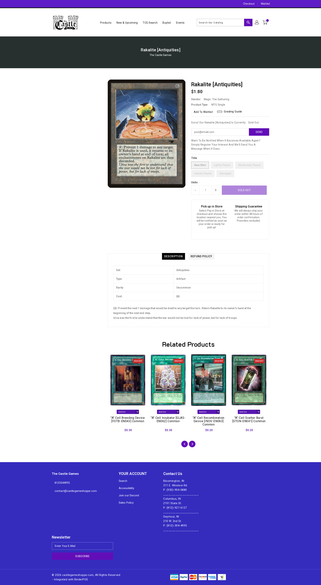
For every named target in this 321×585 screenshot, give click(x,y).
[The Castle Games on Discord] (46, 4)
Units (194, 182)
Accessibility (126, 488)
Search (123, 481)
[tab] (173, 256)
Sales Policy (126, 502)
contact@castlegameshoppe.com (76, 491)
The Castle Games (160, 55)
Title (194, 158)
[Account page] (257, 22)
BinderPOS (81, 579)
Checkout (248, 3)
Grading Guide (233, 111)
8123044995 (62, 482)
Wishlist (265, 3)
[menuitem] (106, 22)
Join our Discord (129, 495)
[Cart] (265, 22)
